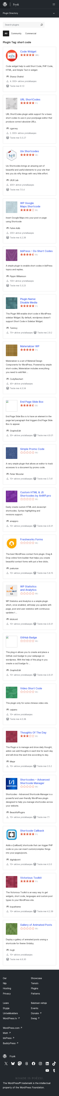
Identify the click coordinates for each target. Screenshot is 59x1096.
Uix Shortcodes (29, 151)
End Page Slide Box (31, 401)
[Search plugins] (42, 25)
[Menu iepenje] (54, 4)
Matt (7, 1033)
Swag (35, 1018)
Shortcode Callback (32, 830)
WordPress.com (12, 1027)
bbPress (8, 1038)
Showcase (36, 978)
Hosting (7, 988)
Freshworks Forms (31, 539)
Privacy (7, 993)
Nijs (5, 983)
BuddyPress (10, 1043)
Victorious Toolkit (31, 877)
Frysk (12, 1056)
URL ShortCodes (30, 99)
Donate (36, 1013)
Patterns (35, 993)
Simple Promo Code (32, 448)
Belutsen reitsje (39, 1003)
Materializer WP (29, 346)
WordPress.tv (11, 1018)
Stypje (6, 1008)
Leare (6, 1003)
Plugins (34, 988)
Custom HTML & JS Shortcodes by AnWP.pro (35, 494)
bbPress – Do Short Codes (36, 251)
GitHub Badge (28, 637)
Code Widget (28, 51)
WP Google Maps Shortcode (30, 205)
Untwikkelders (10, 1013)
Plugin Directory (10, 13)
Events (34, 1008)
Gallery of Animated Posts (36, 924)
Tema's (34, 983)
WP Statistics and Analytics (28, 588)
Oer (5, 978)
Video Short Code (31, 688)
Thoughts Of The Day (33, 732)
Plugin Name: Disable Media (28, 300)
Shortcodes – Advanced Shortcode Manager (35, 781)
